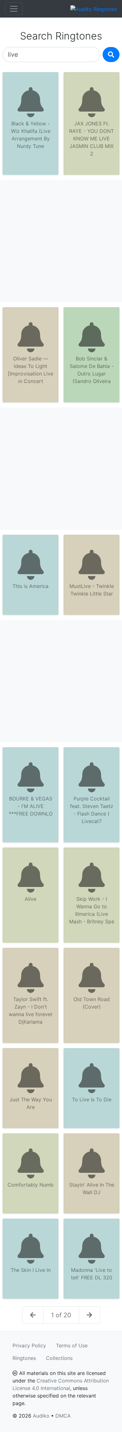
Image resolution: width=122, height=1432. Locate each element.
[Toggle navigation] (14, 9)
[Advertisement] (61, 241)
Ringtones (24, 1358)
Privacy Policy (29, 1345)
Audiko (41, 1416)
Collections (59, 1358)
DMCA (63, 1416)
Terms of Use (72, 1345)
